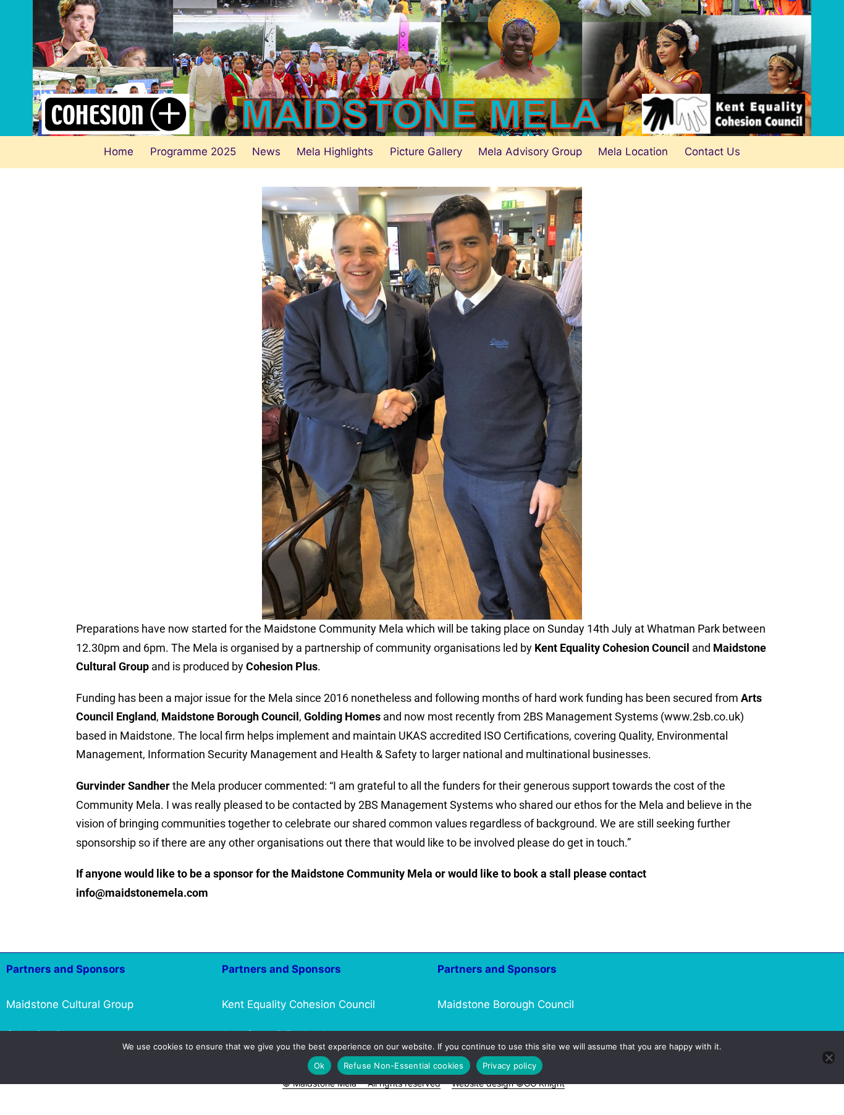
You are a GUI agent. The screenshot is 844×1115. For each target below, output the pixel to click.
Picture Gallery (426, 151)
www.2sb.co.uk (702, 716)
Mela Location (633, 151)
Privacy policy (510, 1065)
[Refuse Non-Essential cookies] (828, 1057)
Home (118, 151)
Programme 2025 (193, 151)
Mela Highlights (335, 151)
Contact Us (712, 151)
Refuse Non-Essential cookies (404, 1065)
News (266, 151)
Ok (319, 1065)
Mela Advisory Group (530, 151)
